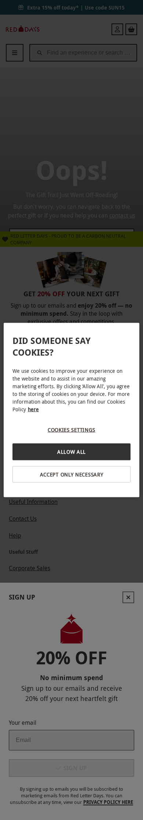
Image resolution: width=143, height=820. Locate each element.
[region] (72, 410)
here (33, 408)
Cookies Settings (71, 429)
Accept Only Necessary (71, 474)
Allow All (71, 451)
